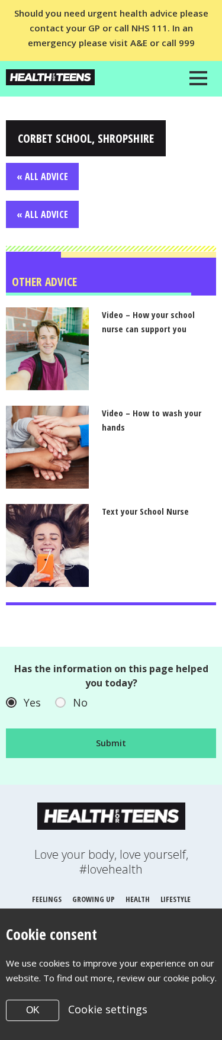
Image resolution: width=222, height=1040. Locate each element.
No (80, 702)
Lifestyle (175, 899)
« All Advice (42, 176)
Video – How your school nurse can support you (148, 322)
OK (33, 1010)
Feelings (47, 899)
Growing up (93, 899)
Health (138, 899)
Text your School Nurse (145, 511)
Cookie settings (107, 1009)
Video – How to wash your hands (151, 420)
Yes (32, 702)
